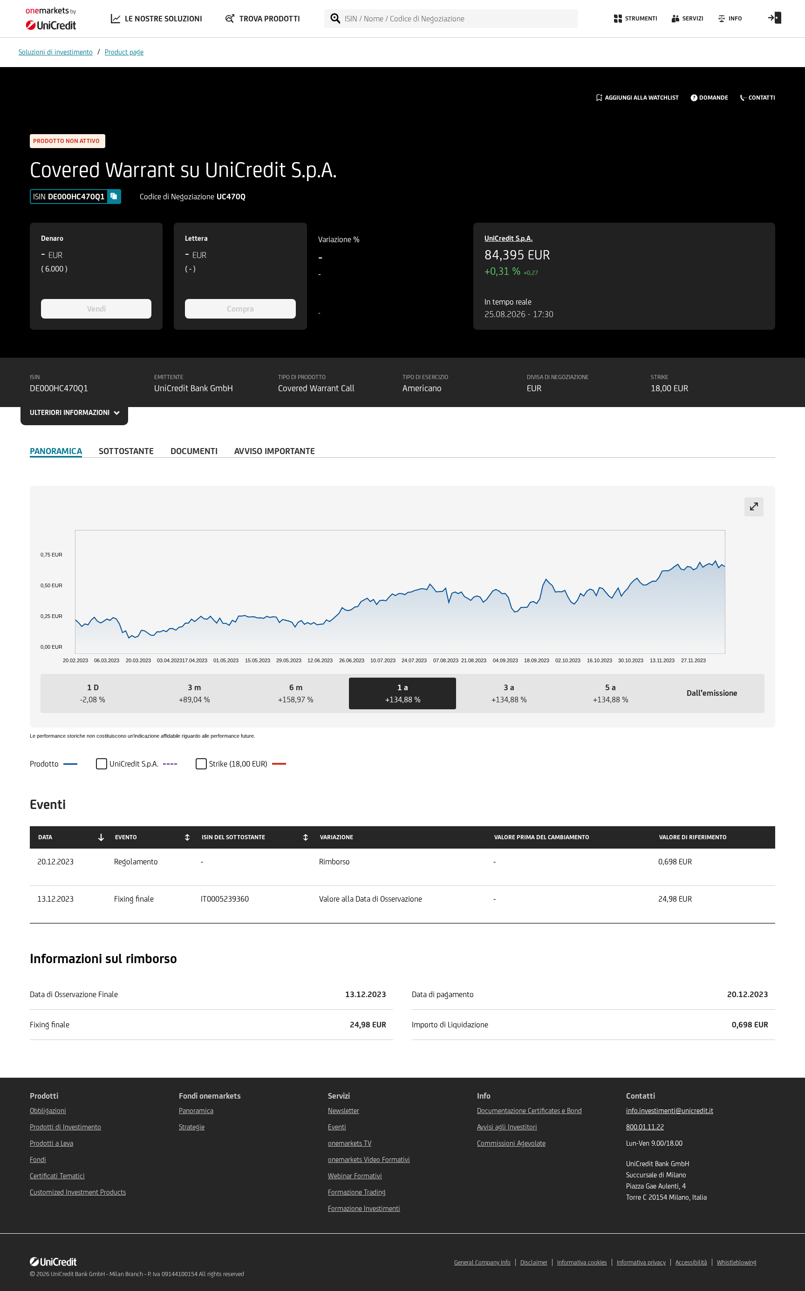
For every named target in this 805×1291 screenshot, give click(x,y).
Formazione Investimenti (364, 1208)
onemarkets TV (349, 1143)
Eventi (337, 1127)
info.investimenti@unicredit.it (669, 1110)
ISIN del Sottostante (233, 837)
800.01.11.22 (645, 1127)
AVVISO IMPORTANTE (274, 451)
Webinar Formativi (355, 1176)
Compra (240, 308)
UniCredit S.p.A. (508, 238)
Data (45, 837)
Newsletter (343, 1110)
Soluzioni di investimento (56, 52)
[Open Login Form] (774, 21)
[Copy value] (113, 196)
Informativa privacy (641, 1262)
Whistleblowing (737, 1262)
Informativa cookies (582, 1262)
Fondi (38, 1159)
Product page (124, 52)
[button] (92, 693)
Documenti (194, 451)
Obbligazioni (48, 1110)
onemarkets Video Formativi (369, 1159)
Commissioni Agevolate (511, 1143)
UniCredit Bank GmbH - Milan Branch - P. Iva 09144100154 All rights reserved (147, 1274)
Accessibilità (691, 1262)
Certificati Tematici (57, 1176)
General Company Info (482, 1262)
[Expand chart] (754, 506)
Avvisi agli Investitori (507, 1127)
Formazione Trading (357, 1192)
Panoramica (56, 451)
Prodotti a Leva (51, 1143)
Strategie (192, 1127)
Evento (126, 837)
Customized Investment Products (78, 1192)
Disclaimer (533, 1262)
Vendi (96, 308)
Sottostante (126, 451)
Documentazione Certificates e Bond (529, 1110)
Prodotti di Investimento (65, 1127)
